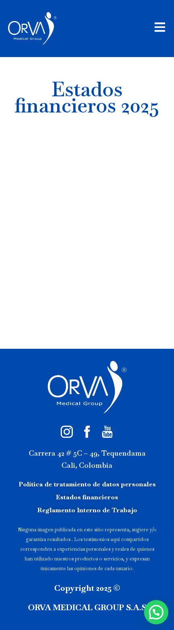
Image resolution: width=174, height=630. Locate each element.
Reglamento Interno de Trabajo (87, 510)
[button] (156, 612)
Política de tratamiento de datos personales (87, 484)
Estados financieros (87, 497)
